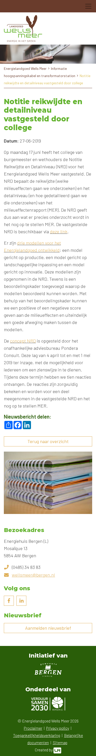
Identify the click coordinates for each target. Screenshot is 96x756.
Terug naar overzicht (48, 441)
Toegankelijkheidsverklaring (36, 735)
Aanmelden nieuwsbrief (48, 628)
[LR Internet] (57, 749)
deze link (58, 231)
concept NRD (23, 341)
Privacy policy (57, 728)
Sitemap (60, 742)
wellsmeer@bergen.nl (33, 575)
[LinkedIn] (21, 601)
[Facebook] (9, 601)
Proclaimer (33, 728)
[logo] (23, 28)
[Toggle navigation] (88, 6)
